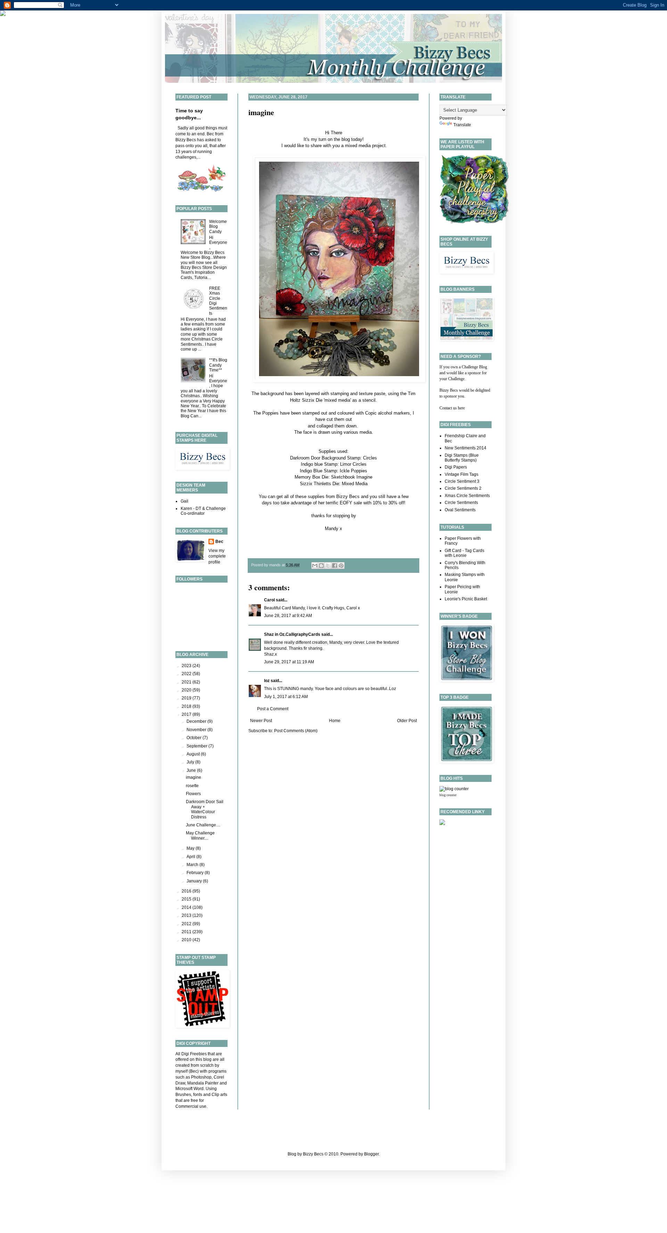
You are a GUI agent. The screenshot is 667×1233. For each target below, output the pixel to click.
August (194, 754)
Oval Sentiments (460, 509)
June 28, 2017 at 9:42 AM (288, 615)
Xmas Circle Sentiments (467, 495)
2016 (187, 891)
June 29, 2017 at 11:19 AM (289, 661)
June (192, 770)
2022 (187, 673)
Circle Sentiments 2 (463, 488)
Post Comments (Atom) (296, 730)
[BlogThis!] (321, 565)
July (191, 762)
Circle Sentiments (461, 502)
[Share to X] (327, 565)
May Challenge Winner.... (200, 835)
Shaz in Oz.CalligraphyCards (292, 634)
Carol (269, 600)
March (193, 864)
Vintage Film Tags (461, 474)
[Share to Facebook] (334, 565)
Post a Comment (272, 708)
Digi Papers (456, 467)
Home (334, 720)
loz (267, 680)
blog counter (447, 795)
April (191, 856)
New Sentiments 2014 (465, 448)
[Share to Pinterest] (341, 565)
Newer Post (261, 720)
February (196, 872)
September (197, 746)
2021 (187, 682)
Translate (462, 124)
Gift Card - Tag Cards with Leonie (464, 553)
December (197, 721)
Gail (184, 501)
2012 (187, 923)
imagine (261, 112)
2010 (187, 939)
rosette (192, 785)
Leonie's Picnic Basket (466, 599)
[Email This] (314, 565)
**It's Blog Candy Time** (218, 365)
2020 (187, 690)
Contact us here (452, 408)
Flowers (193, 793)
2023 (187, 665)
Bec (219, 541)
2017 (187, 714)
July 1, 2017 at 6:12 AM (286, 696)
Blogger (371, 1154)
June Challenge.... (203, 825)
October (195, 737)
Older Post (407, 720)
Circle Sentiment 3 (462, 481)
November (197, 729)
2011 (187, 931)
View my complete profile (217, 556)
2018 (187, 706)
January (195, 881)
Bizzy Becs (348, 496)
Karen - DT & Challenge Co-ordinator (203, 511)
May (191, 848)
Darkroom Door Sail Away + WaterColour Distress (204, 809)
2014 (187, 907)
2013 (187, 915)
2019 (187, 698)
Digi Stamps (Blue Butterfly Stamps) (462, 458)
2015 (187, 899)
